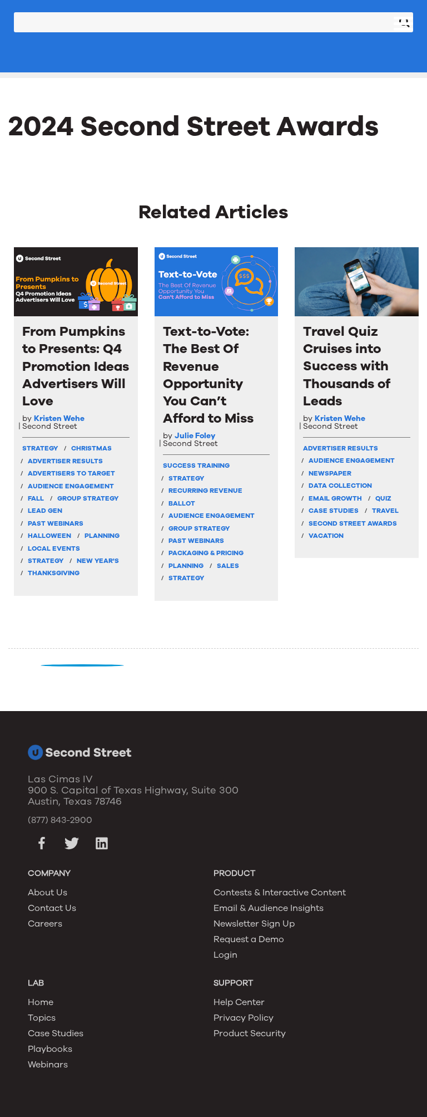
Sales (228, 566)
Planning (102, 536)
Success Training (196, 465)
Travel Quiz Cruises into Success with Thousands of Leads (346, 366)
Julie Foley (195, 435)
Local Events (54, 548)
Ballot (181, 503)
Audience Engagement (71, 486)
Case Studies (334, 511)
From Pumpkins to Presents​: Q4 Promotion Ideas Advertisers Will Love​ (75, 366)
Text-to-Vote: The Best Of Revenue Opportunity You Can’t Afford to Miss (208, 375)
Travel (385, 511)
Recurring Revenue (205, 490)
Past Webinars (55, 523)
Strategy (45, 561)
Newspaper (330, 473)
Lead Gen (45, 511)
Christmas (91, 448)
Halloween (49, 536)
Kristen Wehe (59, 418)
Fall (36, 498)
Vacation (326, 536)
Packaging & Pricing (206, 553)
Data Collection (340, 485)
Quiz (383, 498)
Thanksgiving (54, 573)
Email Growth (335, 498)
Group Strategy (87, 498)
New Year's (98, 561)
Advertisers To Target (71, 473)
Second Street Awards (353, 523)
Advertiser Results (65, 461)
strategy (40, 448)
